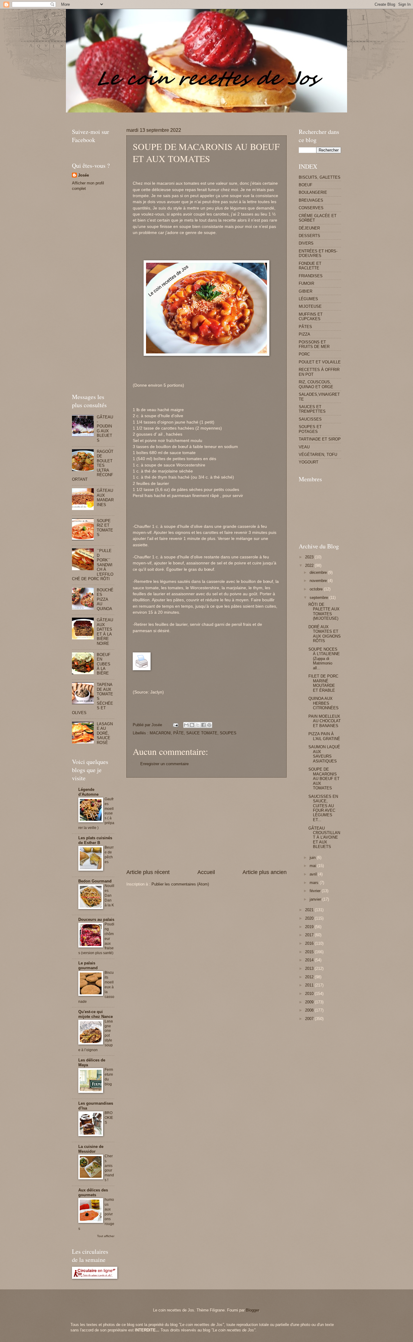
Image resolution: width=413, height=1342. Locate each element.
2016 (310, 943)
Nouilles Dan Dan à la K (109, 895)
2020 (310, 918)
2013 (310, 968)
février (316, 891)
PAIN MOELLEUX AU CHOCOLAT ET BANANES (324, 721)
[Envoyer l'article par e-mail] (175, 725)
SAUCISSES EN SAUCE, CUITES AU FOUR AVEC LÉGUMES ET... (323, 808)
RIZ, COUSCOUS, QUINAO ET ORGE (316, 384)
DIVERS (306, 243)
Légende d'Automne (88, 792)
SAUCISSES (310, 419)
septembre (319, 597)
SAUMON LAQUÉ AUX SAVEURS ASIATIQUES (324, 754)
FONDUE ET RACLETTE (310, 265)
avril (314, 874)
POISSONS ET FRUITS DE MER (314, 344)
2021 (310, 910)
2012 (310, 977)
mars (315, 882)
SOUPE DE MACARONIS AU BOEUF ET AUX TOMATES (324, 778)
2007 (310, 1018)
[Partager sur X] (198, 725)
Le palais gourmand (88, 965)
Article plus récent (148, 872)
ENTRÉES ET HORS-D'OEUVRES (318, 253)
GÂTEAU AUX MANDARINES (105, 497)
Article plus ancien (264, 872)
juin (313, 857)
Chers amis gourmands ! (109, 1168)
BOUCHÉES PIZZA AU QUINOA (105, 599)
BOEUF (305, 185)
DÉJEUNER (309, 228)
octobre (317, 589)
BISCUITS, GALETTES (319, 177)
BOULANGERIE (313, 192)
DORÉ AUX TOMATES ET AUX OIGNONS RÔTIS (324, 634)
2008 (310, 1010)
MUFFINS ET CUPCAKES (311, 316)
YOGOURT (308, 462)
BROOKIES (109, 1118)
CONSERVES (311, 208)
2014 (310, 960)
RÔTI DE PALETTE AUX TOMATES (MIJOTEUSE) (324, 611)
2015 (310, 952)
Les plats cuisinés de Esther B (95, 840)
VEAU (304, 447)
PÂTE (178, 733)
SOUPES (228, 733)
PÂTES (305, 326)
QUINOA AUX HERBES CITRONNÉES (323, 703)
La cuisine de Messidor (90, 1149)
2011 (310, 985)
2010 (310, 993)
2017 (310, 935)
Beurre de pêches (109, 854)
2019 (310, 926)
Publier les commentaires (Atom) (180, 884)
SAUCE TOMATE (201, 733)
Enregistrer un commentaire (164, 764)
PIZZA (304, 334)
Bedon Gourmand (95, 881)
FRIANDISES (311, 276)
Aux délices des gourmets (93, 1192)
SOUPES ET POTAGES (310, 429)
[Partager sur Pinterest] (209, 725)
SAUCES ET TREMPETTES (312, 409)
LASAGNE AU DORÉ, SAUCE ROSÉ (105, 733)
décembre (319, 572)
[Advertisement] (182, 114)
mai (313, 865)
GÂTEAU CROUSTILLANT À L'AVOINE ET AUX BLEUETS (324, 837)
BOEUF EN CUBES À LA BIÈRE (103, 664)
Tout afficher (105, 1236)
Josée (83, 175)
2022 (310, 565)
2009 (310, 1002)
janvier (316, 899)
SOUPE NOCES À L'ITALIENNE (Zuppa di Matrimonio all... (324, 658)
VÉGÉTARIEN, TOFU (318, 454)
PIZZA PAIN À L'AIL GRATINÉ (324, 736)
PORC (304, 354)
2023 (310, 557)
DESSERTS (309, 235)
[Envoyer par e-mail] (186, 725)
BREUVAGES (311, 200)
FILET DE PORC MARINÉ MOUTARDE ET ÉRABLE (323, 683)
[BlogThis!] (192, 725)
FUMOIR (306, 283)
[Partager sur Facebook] (203, 725)
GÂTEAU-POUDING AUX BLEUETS (105, 429)
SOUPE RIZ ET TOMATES (105, 527)
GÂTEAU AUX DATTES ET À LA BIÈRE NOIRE (105, 631)
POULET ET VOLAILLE (320, 362)
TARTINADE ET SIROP (320, 439)
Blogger (252, 1310)
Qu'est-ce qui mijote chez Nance (95, 1014)
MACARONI (160, 733)
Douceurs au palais (96, 919)
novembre (319, 580)
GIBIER (305, 291)
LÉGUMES (308, 299)
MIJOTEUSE (310, 306)
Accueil (206, 872)
